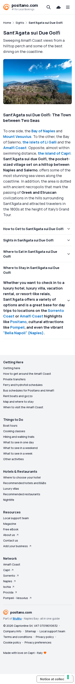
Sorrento (9, 575)
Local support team (16, 518)
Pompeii (17, 327)
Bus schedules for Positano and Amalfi (28, 390)
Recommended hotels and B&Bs (24, 483)
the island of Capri (54, 153)
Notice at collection (55, 679)
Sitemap (30, 631)
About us (9, 535)
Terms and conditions (17, 637)
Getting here (11, 368)
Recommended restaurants (21, 494)
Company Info (12, 631)
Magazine (9, 524)
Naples (7, 581)
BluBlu (17, 618)
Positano (18, 321)
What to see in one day (18, 442)
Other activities (13, 459)
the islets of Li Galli (39, 142)
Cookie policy (12, 642)
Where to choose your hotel (22, 477)
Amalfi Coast (15, 147)
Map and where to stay (18, 401)
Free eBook (10, 529)
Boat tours (10, 425)
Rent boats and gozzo (18, 396)
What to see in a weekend (20, 448)
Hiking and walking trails (18, 437)
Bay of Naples (43, 130)
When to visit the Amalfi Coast (23, 407)
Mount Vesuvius (17, 136)
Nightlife (8, 500)
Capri (6, 570)
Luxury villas (11, 488)
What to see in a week (17, 453)
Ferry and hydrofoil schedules (23, 385)
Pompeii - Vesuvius (15, 598)
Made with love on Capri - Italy (23, 653)
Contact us (10, 540)
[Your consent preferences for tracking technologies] (68, 677)
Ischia (7, 587)
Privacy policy (45, 637)
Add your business (15, 546)
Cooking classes (14, 431)
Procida (8, 592)
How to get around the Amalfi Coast (27, 374)
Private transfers (14, 379)
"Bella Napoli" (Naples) (23, 332)
